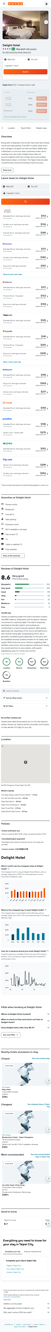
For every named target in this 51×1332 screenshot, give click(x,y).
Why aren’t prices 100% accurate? (18, 1312)
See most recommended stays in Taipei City (40, 1155)
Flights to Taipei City (14, 1266)
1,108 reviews (31, 49)
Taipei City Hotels (19, 1326)
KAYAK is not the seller (13, 1304)
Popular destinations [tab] (32, 1251)
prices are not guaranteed (12, 1297)
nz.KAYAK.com (8, 1324)
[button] (4, 3)
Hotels (18, 1324)
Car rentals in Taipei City (15, 1269)
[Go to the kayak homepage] (15, 3)
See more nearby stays (41, 1058)
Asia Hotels (27, 1324)
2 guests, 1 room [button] (12, 65)
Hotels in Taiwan (38, 1324)
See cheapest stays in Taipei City (39, 1105)
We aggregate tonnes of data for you (19, 1308)
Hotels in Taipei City (14, 1272)
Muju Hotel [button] (6, 1089)
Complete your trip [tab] (12, 1251)
